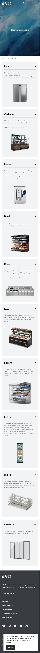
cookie (19, 636)
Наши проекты (7, 605)
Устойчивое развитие (9, 613)
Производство (7, 617)
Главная (4, 58)
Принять (11, 647)
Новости (5, 601)
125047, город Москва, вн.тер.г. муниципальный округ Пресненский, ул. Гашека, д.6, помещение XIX (19, 587)
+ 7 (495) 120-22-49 (8, 593)
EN (23, 3)
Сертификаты (7, 609)
